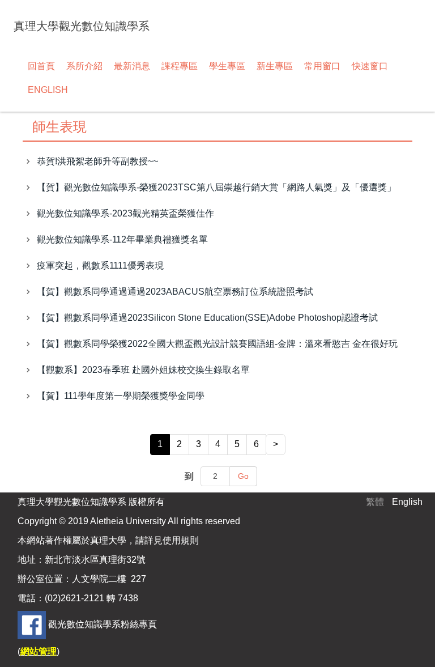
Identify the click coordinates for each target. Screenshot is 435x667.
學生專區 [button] (227, 66)
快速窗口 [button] (370, 66)
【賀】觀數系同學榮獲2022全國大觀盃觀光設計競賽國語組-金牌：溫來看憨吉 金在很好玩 (217, 344)
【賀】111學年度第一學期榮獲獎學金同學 (120, 396)
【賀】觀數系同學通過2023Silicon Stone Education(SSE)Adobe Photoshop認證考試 (207, 317)
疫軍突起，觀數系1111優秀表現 (100, 265)
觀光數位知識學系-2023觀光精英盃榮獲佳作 (125, 213)
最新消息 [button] (132, 66)
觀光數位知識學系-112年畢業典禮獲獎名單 (122, 239)
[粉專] (32, 624)
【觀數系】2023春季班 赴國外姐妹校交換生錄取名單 (143, 370)
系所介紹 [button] (84, 66)
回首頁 (41, 66)
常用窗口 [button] (322, 66)
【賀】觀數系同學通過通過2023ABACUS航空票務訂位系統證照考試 (175, 291)
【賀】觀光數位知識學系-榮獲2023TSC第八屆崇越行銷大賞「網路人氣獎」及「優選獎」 (216, 187)
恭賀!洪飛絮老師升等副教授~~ (97, 161)
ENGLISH (48, 90)
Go (243, 476)
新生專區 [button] (275, 66)
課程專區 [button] (179, 66)
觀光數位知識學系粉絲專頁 (102, 624)
